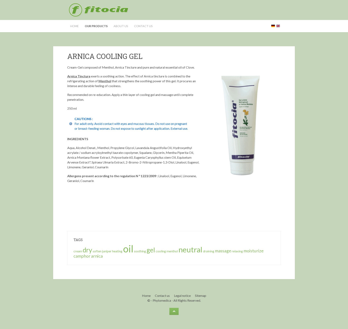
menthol (172, 251)
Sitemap (200, 295)
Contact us (143, 26)
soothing (140, 251)
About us (121, 26)
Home (74, 26)
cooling (161, 251)
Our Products (96, 26)
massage (223, 250)
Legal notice (182, 295)
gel (151, 250)
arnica (97, 256)
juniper (107, 251)
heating (117, 251)
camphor (82, 256)
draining (208, 251)
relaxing (237, 251)
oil (128, 248)
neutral (190, 249)
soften (97, 251)
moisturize (253, 250)
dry (87, 250)
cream (78, 251)
